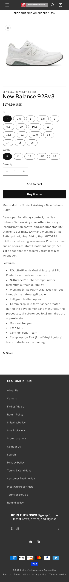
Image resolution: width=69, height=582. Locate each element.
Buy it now (34, 194)
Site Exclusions (16, 430)
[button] (7, 5)
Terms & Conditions (19, 470)
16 (32, 142)
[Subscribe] (58, 529)
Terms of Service (17, 494)
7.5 (19, 118)
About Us (12, 390)
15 (20, 142)
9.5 (8, 126)
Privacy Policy (15, 462)
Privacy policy (38, 574)
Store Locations (17, 438)
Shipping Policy (16, 422)
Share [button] (9, 353)
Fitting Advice (15, 406)
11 (48, 126)
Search (11, 454)
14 (8, 142)
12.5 (35, 134)
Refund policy (15, 502)
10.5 (35, 126)
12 (22, 134)
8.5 (43, 118)
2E (29, 156)
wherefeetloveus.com (33, 570)
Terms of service (57, 574)
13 (48, 134)
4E (42, 156)
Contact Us (14, 446)
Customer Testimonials (21, 478)
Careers (12, 398)
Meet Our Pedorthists (20, 486)
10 (21, 126)
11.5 (9, 134)
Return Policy (15, 414)
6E (54, 156)
